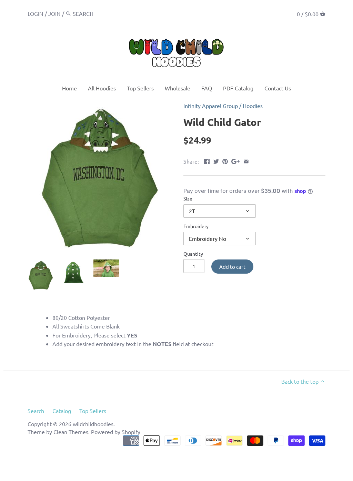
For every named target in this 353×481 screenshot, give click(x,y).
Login (35, 13)
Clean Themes (70, 431)
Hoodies (253, 105)
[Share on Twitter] (216, 160)
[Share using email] (246, 160)
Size (187, 199)
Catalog (61, 410)
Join (54, 13)
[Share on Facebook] (207, 160)
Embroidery (196, 226)
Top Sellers (92, 410)
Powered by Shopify (115, 431)
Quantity (193, 254)
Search (36, 410)
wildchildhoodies (93, 423)
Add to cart (232, 266)
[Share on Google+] (235, 160)
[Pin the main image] (225, 160)
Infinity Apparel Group (210, 105)
